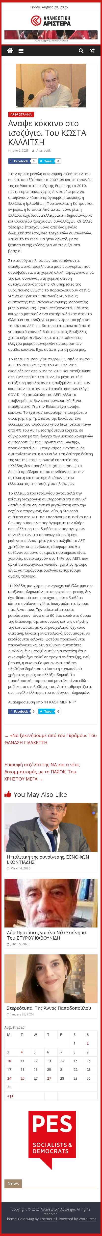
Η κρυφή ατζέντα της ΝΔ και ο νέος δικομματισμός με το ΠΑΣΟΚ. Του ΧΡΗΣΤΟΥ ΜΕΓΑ (42, 772)
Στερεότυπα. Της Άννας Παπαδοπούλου (49, 1008)
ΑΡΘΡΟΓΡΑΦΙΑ (21, 114)
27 (49, 1078)
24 (9, 1078)
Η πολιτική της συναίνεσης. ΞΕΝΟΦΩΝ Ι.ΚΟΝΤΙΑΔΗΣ (48, 859)
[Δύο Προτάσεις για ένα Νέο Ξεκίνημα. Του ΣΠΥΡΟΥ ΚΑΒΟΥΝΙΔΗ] (51, 882)
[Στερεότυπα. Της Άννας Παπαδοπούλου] (51, 957)
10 (9, 1060)
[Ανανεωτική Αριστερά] (10, 50)
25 (23, 1078)
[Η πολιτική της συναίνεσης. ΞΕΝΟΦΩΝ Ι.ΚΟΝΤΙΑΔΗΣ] (51, 806)
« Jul (10, 1095)
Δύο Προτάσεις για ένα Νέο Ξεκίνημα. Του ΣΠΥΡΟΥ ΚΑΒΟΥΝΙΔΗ (47, 935)
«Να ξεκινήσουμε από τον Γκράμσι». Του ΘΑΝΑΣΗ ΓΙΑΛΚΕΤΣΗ (50, 738)
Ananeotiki (43, 150)
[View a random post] (92, 50)
